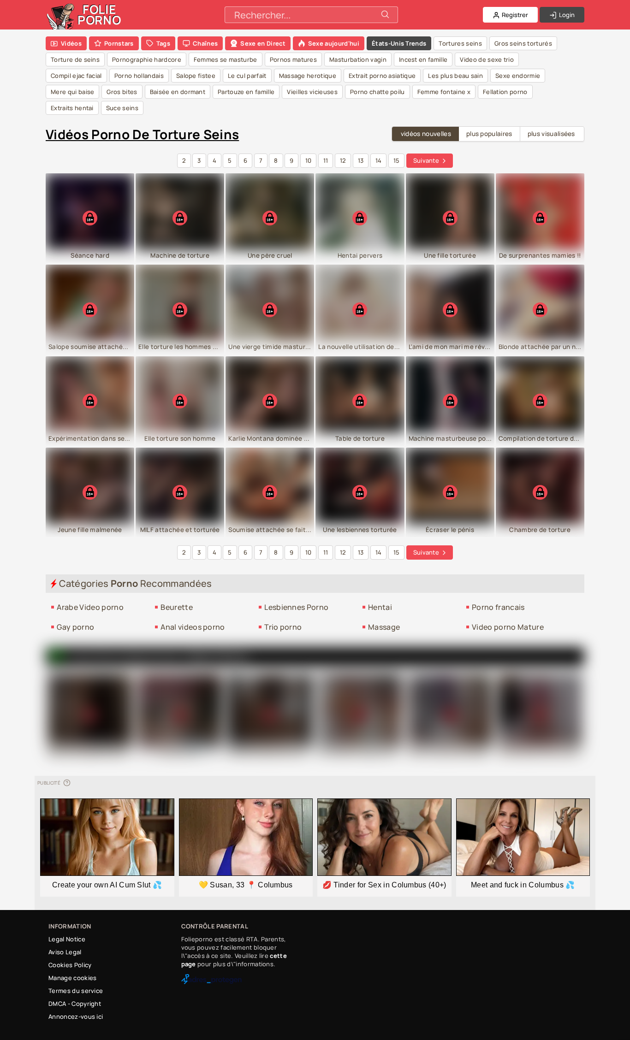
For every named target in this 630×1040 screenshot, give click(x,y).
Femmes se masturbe (225, 59)
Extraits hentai (72, 108)
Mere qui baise (72, 92)
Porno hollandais (139, 75)
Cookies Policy (69, 965)
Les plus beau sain (455, 75)
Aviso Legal (65, 952)
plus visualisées (551, 134)
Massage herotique (307, 75)
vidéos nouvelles (426, 134)
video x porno (216, 656)
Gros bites (122, 92)
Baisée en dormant (177, 92)
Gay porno (75, 627)
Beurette (176, 607)
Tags (163, 43)
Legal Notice (66, 939)
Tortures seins (460, 43)
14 (378, 160)
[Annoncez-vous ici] (66, 783)
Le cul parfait (247, 75)
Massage (384, 627)
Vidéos (71, 43)
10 (308, 160)
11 (325, 160)
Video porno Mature (508, 627)
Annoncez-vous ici (75, 1016)
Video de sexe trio (487, 59)
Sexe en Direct (262, 43)
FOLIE (99, 14)
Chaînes (205, 43)
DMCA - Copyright (74, 1003)
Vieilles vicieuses (312, 92)
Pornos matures (293, 59)
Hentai (380, 607)
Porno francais (498, 607)
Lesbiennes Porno (296, 607)
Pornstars (119, 43)
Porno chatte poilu (377, 92)
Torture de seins (75, 59)
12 (343, 160)
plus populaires (489, 134)
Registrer (514, 15)
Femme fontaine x (443, 92)
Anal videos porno (192, 627)
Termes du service (75, 991)
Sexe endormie (517, 75)
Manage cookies (72, 978)
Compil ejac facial (76, 75)
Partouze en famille (246, 92)
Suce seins (122, 108)
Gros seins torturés (523, 43)
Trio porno (283, 627)
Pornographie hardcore (146, 59)
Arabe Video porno (90, 607)
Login (566, 15)
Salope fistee (195, 75)
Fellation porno (505, 92)
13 (361, 160)
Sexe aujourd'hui (333, 43)
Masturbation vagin (357, 59)
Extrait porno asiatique (382, 75)
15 (396, 160)
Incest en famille (423, 59)
